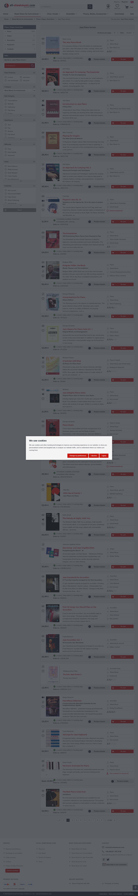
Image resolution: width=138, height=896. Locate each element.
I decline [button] (94, 455)
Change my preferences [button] (78, 455)
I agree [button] (104, 455)
